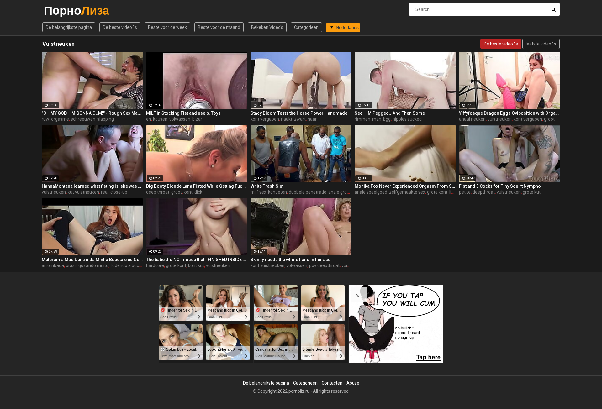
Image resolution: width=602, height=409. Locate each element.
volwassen (179, 119)
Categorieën (306, 27)
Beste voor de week (167, 27)
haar (312, 119)
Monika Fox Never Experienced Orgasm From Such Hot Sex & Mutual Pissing (405, 186)
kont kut (196, 265)
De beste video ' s (120, 27)
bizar (197, 119)
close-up (118, 192)
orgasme (60, 119)
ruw (45, 119)
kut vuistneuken (83, 192)
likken (455, 192)
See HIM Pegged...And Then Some (390, 113)
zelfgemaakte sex (407, 192)
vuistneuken (500, 119)
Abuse (352, 382)
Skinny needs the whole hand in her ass (290, 259)
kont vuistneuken (267, 265)
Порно (60, 10)
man (376, 119)
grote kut (532, 192)
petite (465, 192)
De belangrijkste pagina (69, 27)
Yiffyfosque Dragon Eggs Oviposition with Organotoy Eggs (509, 113)
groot (549, 119)
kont (188, 192)
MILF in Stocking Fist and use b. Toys (183, 113)
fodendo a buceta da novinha (139, 265)
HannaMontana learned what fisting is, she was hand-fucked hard (92, 186)
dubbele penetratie (307, 192)
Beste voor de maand (219, 27)
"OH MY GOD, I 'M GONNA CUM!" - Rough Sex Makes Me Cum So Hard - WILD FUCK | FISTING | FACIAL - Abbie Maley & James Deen (92, 113)
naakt (286, 119)
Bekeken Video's (267, 27)
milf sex (258, 192)
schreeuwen (83, 119)
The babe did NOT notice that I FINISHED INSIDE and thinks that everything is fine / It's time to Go (196, 259)
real (104, 192)
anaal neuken (472, 119)
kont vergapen (265, 119)
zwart (300, 119)
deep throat (157, 192)
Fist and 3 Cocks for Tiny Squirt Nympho (500, 186)
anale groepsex (343, 192)
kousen (160, 119)
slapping (105, 119)
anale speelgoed (371, 192)
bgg (387, 119)
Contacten (332, 382)
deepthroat (484, 192)
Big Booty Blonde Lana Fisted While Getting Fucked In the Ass (196, 186)
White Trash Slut (267, 186)
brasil (71, 265)
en (148, 119)
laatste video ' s (541, 43)
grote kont (437, 192)
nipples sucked (407, 119)
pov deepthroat (324, 265)
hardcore (155, 265)
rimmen (362, 119)
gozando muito (93, 265)
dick (198, 192)
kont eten (277, 192)
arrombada (53, 265)
